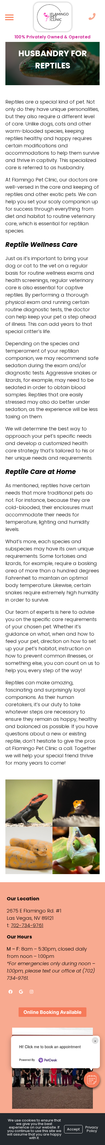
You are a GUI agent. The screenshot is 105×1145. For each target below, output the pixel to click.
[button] (92, 1079)
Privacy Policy (91, 1129)
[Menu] (9, 17)
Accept (73, 1129)
